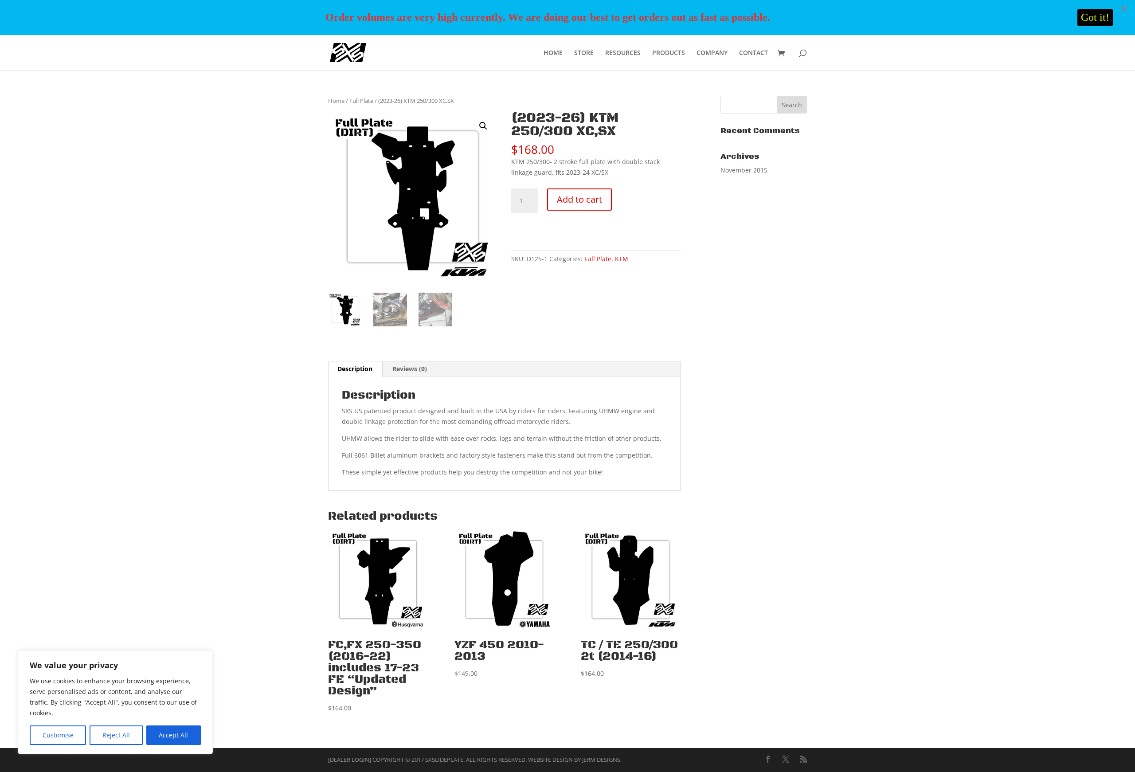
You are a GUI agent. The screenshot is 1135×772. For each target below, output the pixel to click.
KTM (621, 259)
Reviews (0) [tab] (409, 368)
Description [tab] (354, 368)
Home (336, 101)
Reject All (116, 735)
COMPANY (712, 53)
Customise (58, 735)
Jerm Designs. (602, 760)
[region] (115, 702)
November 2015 (743, 170)
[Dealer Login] (349, 760)
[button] (483, 126)
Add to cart (579, 199)
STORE (584, 53)
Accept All (173, 735)
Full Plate (361, 101)
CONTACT (753, 53)
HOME (553, 53)
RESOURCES (623, 53)
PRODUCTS (668, 53)
